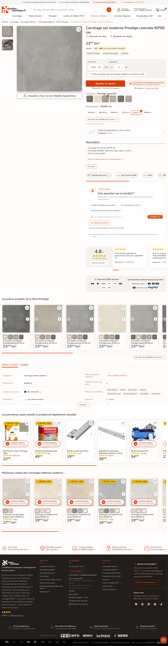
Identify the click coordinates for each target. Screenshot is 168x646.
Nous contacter (76, 571)
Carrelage (17, 15)
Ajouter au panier (105, 83)
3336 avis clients (16, 615)
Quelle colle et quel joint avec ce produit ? (106, 210)
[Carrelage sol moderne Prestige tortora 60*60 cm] (113, 98)
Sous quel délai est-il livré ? (130, 205)
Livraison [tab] (24, 364)
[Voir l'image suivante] (27, 319)
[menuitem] (7, 31)
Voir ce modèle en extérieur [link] (117, 376)
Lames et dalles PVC (110, 583)
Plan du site (161, 642)
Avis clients (73, 594)
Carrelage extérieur (110, 569)
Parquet (52, 15)
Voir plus (91, 166)
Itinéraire (72, 591)
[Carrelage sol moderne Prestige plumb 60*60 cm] (120, 98)
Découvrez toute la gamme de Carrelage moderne (104, 159)
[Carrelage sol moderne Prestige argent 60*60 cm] (128, 98)
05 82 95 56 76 (74, 575)
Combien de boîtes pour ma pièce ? (103, 205)
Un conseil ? (134, 2)
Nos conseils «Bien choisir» (51, 579)
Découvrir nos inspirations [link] (145, 582)
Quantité (113, 62)
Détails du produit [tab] (10, 364)
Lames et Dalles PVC (73, 15)
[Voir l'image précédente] (4, 319)
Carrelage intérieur (109, 566)
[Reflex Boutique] (14, 9)
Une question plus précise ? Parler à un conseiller (106, 228)
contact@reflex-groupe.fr (88, 575)
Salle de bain (35, 15)
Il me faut (92, 62)
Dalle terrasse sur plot (111, 576)
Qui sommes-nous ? (77, 566)
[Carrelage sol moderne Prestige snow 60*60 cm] (97, 98)
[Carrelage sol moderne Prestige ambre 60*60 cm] (89, 98)
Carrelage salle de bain (111, 573)
